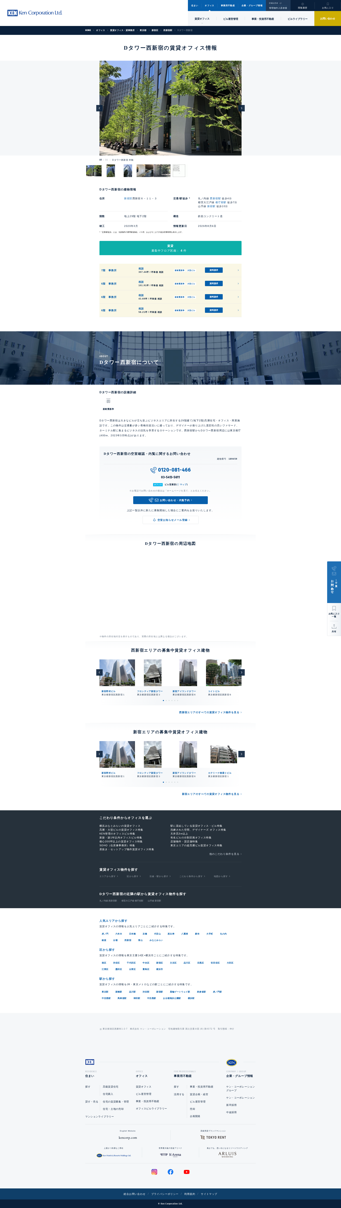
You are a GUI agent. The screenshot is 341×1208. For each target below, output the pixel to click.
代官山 (157, 934)
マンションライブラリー (99, 1116)
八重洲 (184, 934)
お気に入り (328, 8)
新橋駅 (118, 992)
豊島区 (146, 969)
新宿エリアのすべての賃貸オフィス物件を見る (210, 794)
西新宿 (128, 940)
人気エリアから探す (113, 920)
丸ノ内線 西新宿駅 (108, 900)
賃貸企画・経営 (199, 1094)
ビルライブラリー (298, 18)
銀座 (104, 940)
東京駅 (105, 992)
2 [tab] (166, 700)
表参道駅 (201, 992)
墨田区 (118, 969)
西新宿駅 (215, 198)
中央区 (146, 963)
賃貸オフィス (143, 1086)
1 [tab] (163, 700)
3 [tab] (169, 700)
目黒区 (200, 963)
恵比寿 (171, 934)
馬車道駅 (122, 998)
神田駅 (137, 998)
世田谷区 (215, 963)
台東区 (132, 969)
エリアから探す (107, 876)
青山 (140, 940)
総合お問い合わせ (134, 1194)
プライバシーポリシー (165, 1194)
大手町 (209, 934)
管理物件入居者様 (278, 8)
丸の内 (223, 934)
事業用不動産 (228, 5)
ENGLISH (273, 3)
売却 (192, 1108)
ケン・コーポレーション (240, 1097)
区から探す (133, 876)
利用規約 (189, 1194)
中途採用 (231, 1112)
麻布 (197, 934)
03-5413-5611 (170, 477)
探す (87, 1086)
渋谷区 (116, 963)
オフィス (209, 5)
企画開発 (195, 1116)
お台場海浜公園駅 (172, 998)
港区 (104, 963)
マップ (183, 484)
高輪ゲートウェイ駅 (180, 992)
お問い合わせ (327, 18)
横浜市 (159, 969)
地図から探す (221, 876)
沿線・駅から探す (159, 876)
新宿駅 (211, 206)
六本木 (118, 934)
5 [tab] (174, 700)
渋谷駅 (146, 992)
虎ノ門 (105, 934)
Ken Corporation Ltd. (34, 13)
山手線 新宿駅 (154, 900)
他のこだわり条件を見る (224, 853)
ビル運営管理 (230, 18)
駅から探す (107, 978)
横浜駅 (191, 998)
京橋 (145, 934)
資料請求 (214, 270)
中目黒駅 (106, 998)
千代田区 (131, 963)
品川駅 (132, 992)
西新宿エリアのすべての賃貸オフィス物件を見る (209, 712)
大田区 (230, 963)
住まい (194, 5)
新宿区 (128, 198)
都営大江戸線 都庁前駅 (132, 900)
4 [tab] (171, 700)
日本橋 (132, 934)
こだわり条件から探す (191, 876)
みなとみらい (156, 940)
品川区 (187, 963)
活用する (179, 1094)
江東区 (105, 969)
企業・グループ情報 (252, 5)
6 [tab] (177, 700)
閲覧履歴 (302, 8)
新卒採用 (231, 1105)
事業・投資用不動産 (263, 18)
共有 (334, 631)
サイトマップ (209, 1194)
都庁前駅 (220, 202)
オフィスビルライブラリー (151, 1108)
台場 (115, 940)
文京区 (173, 963)
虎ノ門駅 (217, 992)
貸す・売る (91, 1101)
